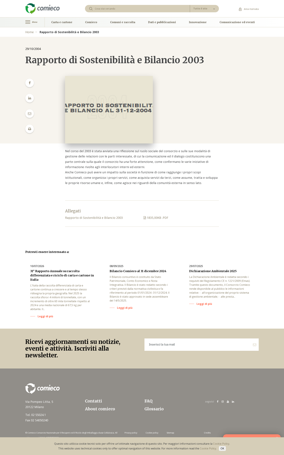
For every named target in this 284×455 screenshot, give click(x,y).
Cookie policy (152, 432)
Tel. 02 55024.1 (35, 415)
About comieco (100, 409)
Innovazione (198, 22)
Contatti (93, 401)
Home (29, 32)
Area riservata (251, 9)
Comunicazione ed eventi (237, 22)
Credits (207, 432)
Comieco (91, 22)
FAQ (148, 401)
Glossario (154, 409)
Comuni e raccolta (122, 22)
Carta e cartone (61, 22)
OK (222, 448)
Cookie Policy (221, 443)
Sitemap (170, 432)
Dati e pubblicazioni (162, 22)
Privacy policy (131, 432)
